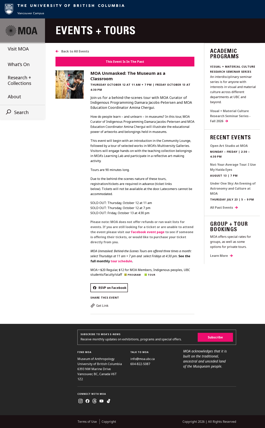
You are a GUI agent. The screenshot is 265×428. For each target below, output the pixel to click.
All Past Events (221, 207)
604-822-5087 (140, 364)
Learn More (219, 256)
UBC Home (132, 9)
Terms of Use (87, 421)
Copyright (109, 421)
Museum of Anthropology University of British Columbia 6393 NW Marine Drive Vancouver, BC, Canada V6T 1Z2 (99, 369)
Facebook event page (148, 232)
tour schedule (121, 261)
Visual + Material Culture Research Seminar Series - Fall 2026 (230, 116)
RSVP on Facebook (112, 288)
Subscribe (215, 337)
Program (134, 274)
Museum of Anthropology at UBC (21, 31)
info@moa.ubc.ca (142, 359)
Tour (151, 274)
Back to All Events (75, 51)
